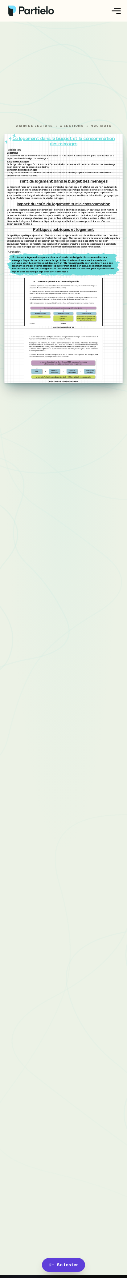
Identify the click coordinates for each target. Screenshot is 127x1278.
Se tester (67, 1265)
